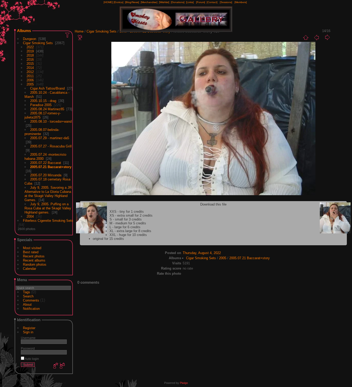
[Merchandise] (149, 2)
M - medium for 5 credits (128, 223)
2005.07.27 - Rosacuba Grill (51, 146)
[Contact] (212, 2)
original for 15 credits (108, 239)
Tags (26, 292)
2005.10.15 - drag (43, 101)
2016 (30, 59)
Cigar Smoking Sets (38, 43)
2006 (30, 80)
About (27, 304)
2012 (30, 72)
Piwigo (184, 382)
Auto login (31, 358)
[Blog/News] (132, 2)
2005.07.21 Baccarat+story (50, 167)
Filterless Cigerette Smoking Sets (48, 221)
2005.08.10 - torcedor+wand (51, 121)
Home (79, 31)
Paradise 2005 (41, 105)
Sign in (28, 332)
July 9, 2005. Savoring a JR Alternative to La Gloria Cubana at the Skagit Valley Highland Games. (48, 194)
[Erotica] (118, 2)
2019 (30, 51)
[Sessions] (226, 2)
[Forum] (200, 2)
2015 (30, 64)
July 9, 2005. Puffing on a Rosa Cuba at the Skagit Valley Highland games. (47, 208)
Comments (31, 300)
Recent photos (34, 256)
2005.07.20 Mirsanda (45, 175)
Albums (24, 30)
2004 (30, 216)
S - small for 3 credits (126, 219)
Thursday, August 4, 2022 (202, 253)
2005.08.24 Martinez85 (47, 109)
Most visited (32, 248)
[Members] (240, 2)
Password (28, 348)
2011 (30, 76)
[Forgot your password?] (61, 365)
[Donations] (178, 2)
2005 (30, 84)
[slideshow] (80, 37)
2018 (30, 55)
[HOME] (108, 2)
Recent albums (34, 260)
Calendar (29, 269)
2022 (30, 47)
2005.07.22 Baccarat (45, 163)
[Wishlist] (164, 2)
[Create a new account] (55, 365)
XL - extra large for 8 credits (130, 231)
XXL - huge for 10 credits (128, 235)
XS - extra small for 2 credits (131, 215)
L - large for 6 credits (125, 227)
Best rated (30, 252)
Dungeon (29, 39)
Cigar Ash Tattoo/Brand (47, 88)
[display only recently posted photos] (67, 34)
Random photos (34, 264)
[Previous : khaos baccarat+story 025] (316, 37)
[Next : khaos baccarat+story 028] (327, 37)
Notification (31, 309)
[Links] (190, 2)
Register (29, 328)
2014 (30, 68)
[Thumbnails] (305, 37)
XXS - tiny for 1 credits (127, 212)
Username (28, 337)
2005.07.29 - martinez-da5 (49, 138)
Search (28, 296)
